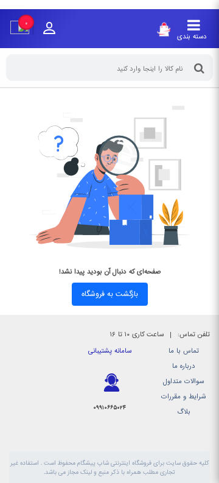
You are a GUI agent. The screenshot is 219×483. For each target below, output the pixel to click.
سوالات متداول (183, 381)
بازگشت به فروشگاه (110, 294)
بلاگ (183, 412)
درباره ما (183, 366)
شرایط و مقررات (183, 396)
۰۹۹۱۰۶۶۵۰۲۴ (109, 407)
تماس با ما (184, 351)
